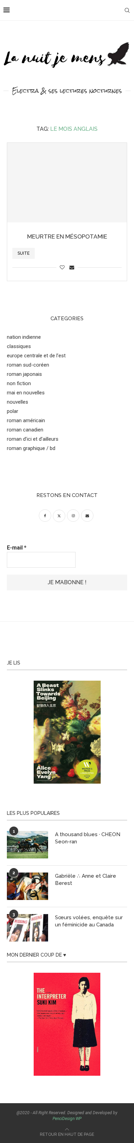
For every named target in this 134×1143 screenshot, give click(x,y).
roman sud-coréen (28, 365)
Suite (24, 253)
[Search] (127, 10)
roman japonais (24, 374)
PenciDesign (64, 1118)
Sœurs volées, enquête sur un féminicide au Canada (89, 921)
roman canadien (25, 430)
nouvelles (17, 402)
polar (12, 411)
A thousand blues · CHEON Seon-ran (87, 838)
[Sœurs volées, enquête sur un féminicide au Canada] (27, 928)
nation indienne (24, 337)
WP (78, 1118)
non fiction (19, 383)
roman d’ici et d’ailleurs (32, 439)
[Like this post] (62, 267)
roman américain (26, 420)
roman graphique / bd (31, 448)
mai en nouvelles (26, 393)
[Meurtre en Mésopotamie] (67, 182)
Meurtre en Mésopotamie (67, 236)
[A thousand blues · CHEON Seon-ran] (27, 844)
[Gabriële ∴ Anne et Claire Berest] (27, 886)
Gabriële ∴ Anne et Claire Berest (85, 879)
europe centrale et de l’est (36, 356)
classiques (19, 346)
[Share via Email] (71, 267)
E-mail (16, 547)
